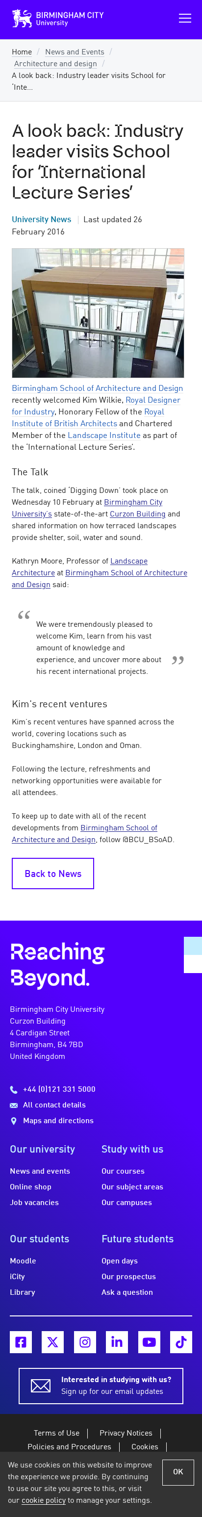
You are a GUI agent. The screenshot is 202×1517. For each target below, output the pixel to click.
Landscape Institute (104, 436)
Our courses (123, 1172)
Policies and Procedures (69, 1447)
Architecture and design (55, 64)
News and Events (74, 52)
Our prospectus (128, 1277)
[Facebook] (21, 1342)
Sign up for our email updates (116, 1386)
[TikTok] (181, 1342)
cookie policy (44, 1501)
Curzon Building (138, 514)
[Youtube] (149, 1342)
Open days (119, 1261)
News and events (40, 1172)
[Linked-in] (117, 1342)
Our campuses (126, 1203)
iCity (17, 1277)
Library (22, 1293)
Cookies (144, 1447)
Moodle (23, 1261)
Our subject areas (132, 1187)
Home (22, 52)
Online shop (30, 1187)
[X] (53, 1342)
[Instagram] (85, 1342)
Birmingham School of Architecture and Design (97, 389)
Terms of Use (56, 1434)
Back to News (53, 874)
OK (178, 1472)
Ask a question (127, 1293)
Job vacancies (34, 1203)
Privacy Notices (126, 1434)
